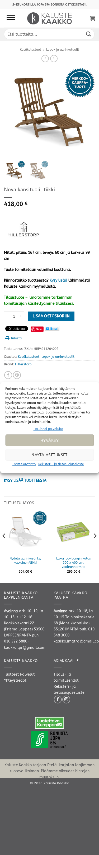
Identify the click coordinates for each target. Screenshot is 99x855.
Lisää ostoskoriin (51, 316)
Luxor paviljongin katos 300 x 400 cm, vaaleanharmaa (73, 563)
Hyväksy (49, 440)
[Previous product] (54, 58)
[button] (92, 18)
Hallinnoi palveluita (48, 429)
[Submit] (88, 34)
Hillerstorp (23, 364)
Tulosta (16, 338)
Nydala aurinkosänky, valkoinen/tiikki (25, 560)
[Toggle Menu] (11, 18)
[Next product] (45, 58)
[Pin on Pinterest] (17, 375)
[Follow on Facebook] (58, 699)
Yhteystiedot (15, 680)
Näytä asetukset (49, 455)
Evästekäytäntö (24, 464)
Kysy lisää (58, 280)
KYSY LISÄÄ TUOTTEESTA (25, 480)
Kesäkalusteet (30, 49)
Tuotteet (11, 674)
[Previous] (4, 546)
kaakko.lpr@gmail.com (24, 647)
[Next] (95, 546)
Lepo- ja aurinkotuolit (62, 49)
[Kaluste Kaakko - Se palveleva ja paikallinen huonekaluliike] (49, 18)
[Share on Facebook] (8, 375)
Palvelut (27, 674)
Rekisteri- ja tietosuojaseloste (61, 464)
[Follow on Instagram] (66, 699)
